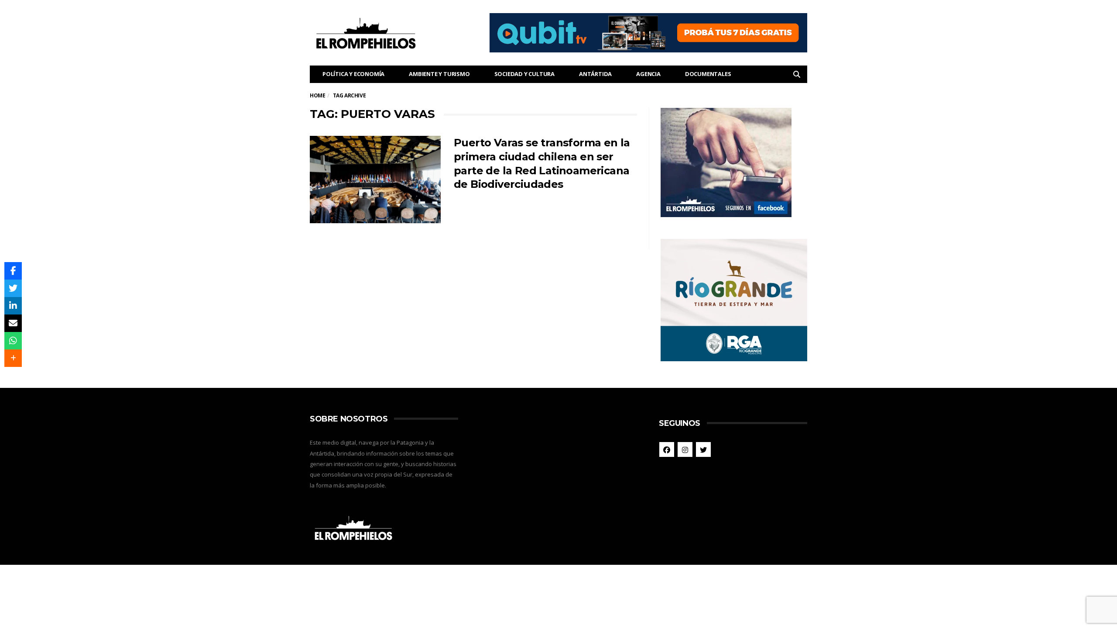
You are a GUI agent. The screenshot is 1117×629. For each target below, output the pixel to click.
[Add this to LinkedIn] (13, 305)
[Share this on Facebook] (13, 271)
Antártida (595, 74)
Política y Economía (353, 74)
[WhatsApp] (13, 340)
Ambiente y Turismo (439, 74)
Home (317, 95)
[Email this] (13, 323)
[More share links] (13, 358)
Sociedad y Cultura (524, 74)
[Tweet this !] (13, 288)
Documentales (708, 74)
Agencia (648, 74)
